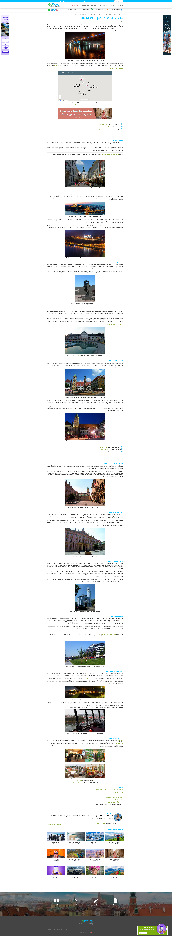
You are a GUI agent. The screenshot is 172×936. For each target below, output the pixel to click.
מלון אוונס (81, 104)
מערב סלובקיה (92, 14)
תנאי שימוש (114, 928)
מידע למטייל (76, 1)
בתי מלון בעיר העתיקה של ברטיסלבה (114, 324)
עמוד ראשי (120, 14)
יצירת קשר (50, 1)
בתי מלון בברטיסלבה (118, 789)
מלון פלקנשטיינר (73, 104)
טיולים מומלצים (103, 5)
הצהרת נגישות (120, 928)
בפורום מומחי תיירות (100, 823)
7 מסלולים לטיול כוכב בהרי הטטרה (114, 797)
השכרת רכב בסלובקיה (117, 792)
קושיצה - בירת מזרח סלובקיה (116, 799)
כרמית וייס (117, 21)
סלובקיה (99, 14)
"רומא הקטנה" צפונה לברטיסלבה (115, 802)
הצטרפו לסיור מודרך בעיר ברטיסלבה (110, 154)
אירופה (105, 14)
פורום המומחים (85, 5)
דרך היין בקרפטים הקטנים (116, 801)
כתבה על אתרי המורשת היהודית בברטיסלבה (112, 68)
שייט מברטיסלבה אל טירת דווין (109, 634)
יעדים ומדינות (120, 5)
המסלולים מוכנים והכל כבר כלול (146, 928)
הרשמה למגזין (66, 1)
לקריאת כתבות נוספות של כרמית (56, 824)
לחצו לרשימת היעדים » (103, 124)
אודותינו (109, 928)
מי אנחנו (58, 1)
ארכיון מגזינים (94, 5)
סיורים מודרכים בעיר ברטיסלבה (115, 791)
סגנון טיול (112, 5)
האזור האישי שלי (75, 5)
